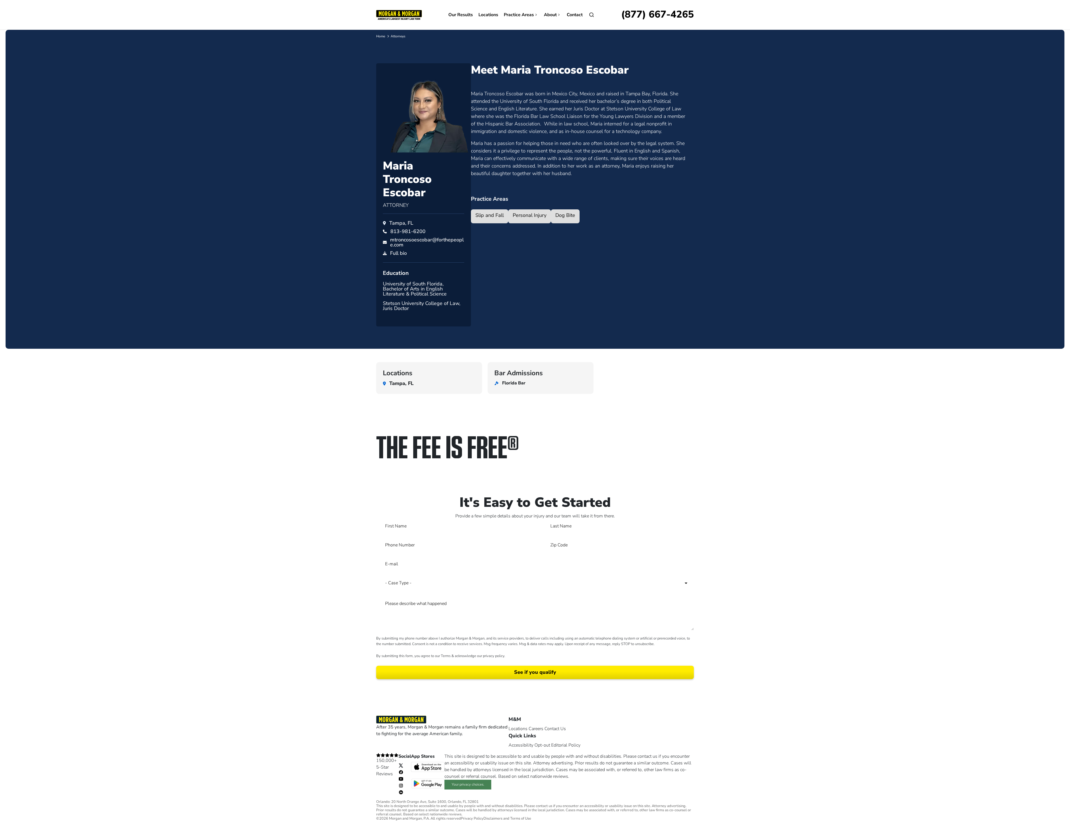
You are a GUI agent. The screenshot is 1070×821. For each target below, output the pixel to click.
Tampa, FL (401, 223)
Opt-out (542, 745)
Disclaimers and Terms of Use (507, 819)
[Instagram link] (400, 785)
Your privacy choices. (468, 784)
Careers (536, 729)
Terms (446, 655)
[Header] (399, 14)
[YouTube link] (400, 779)
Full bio (398, 253)
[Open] (591, 14)
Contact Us (555, 729)
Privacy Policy (472, 819)
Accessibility (521, 745)
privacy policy (493, 655)
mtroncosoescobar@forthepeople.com (427, 242)
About (550, 15)
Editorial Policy (565, 745)
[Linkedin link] (400, 792)
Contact (575, 15)
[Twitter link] (400, 765)
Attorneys (398, 36)
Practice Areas (519, 15)
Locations (488, 15)
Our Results (460, 15)
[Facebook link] (400, 772)
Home (380, 36)
